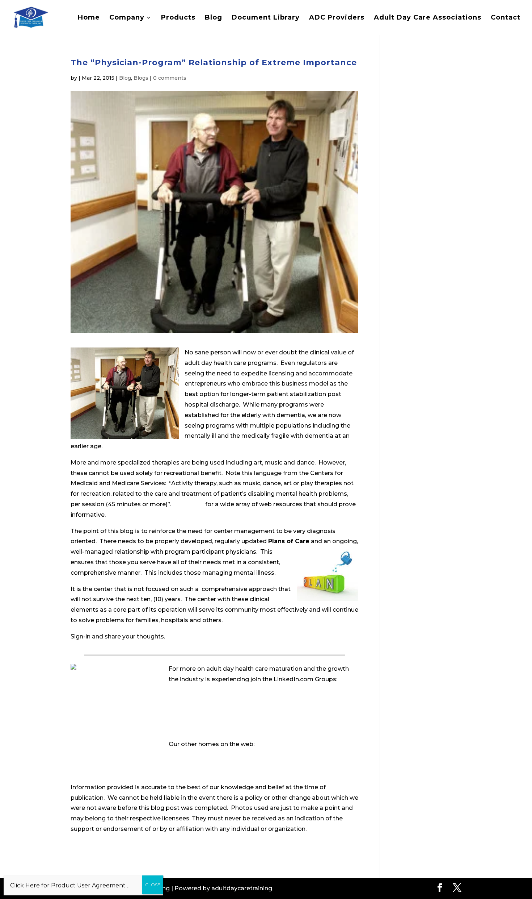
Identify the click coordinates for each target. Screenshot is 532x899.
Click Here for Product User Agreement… (70, 885)
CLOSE (152, 884)
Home (89, 18)
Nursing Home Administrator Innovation (228, 711)
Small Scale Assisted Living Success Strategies (237, 728)
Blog (213, 18)
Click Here (189, 504)
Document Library (266, 18)
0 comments (169, 78)
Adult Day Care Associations (427, 18)
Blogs (141, 78)
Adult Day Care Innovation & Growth (222, 695)
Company (126, 18)
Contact (505, 18)
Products (178, 18)
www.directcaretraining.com (210, 754)
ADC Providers (336, 18)
